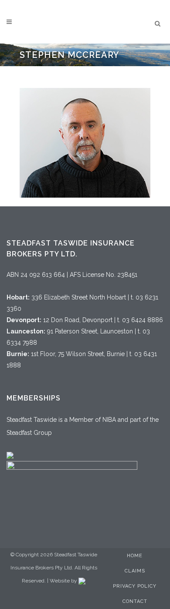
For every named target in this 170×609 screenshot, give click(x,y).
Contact (134, 601)
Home (135, 556)
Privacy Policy (134, 586)
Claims (135, 571)
